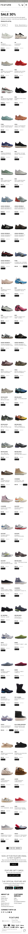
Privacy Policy (15, 920)
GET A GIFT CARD (14, 875)
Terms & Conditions (16, 922)
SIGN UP (14, 864)
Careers (3, 901)
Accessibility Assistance (19, 901)
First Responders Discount (7, 906)
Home (2, 11)
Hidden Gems (4, 898)
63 (17, 848)
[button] (21, 25)
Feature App (4, 900)
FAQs (15, 898)
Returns (16, 900)
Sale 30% (7, 11)
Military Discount (5, 905)
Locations (3, 896)
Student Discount (5, 903)
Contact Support (18, 903)
